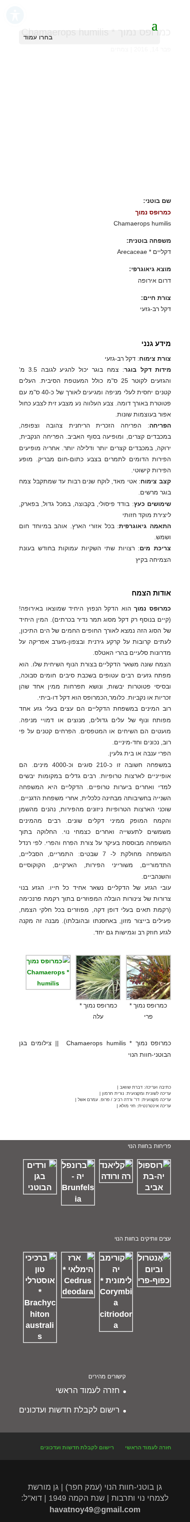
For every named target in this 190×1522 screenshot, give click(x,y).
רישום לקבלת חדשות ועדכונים (69, 1409)
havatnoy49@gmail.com (95, 1509)
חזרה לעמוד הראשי (88, 1390)
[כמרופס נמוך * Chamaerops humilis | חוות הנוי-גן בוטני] (95, 182)
